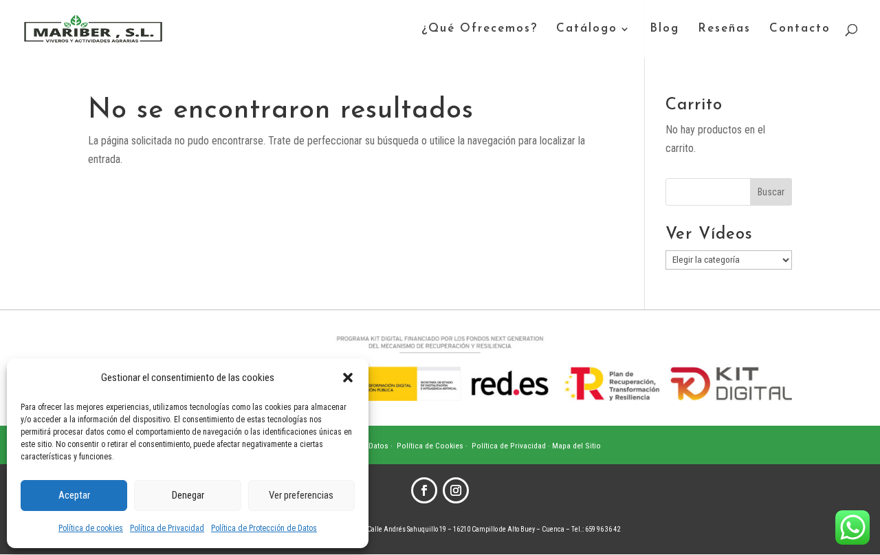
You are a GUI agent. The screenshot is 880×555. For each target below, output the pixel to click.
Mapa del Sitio (576, 445)
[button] (348, 377)
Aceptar (74, 495)
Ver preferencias (301, 495)
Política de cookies (90, 528)
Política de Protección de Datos (264, 528)
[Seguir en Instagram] (456, 490)
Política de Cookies (430, 445)
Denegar (188, 495)
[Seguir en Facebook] (424, 490)
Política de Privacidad (167, 528)
